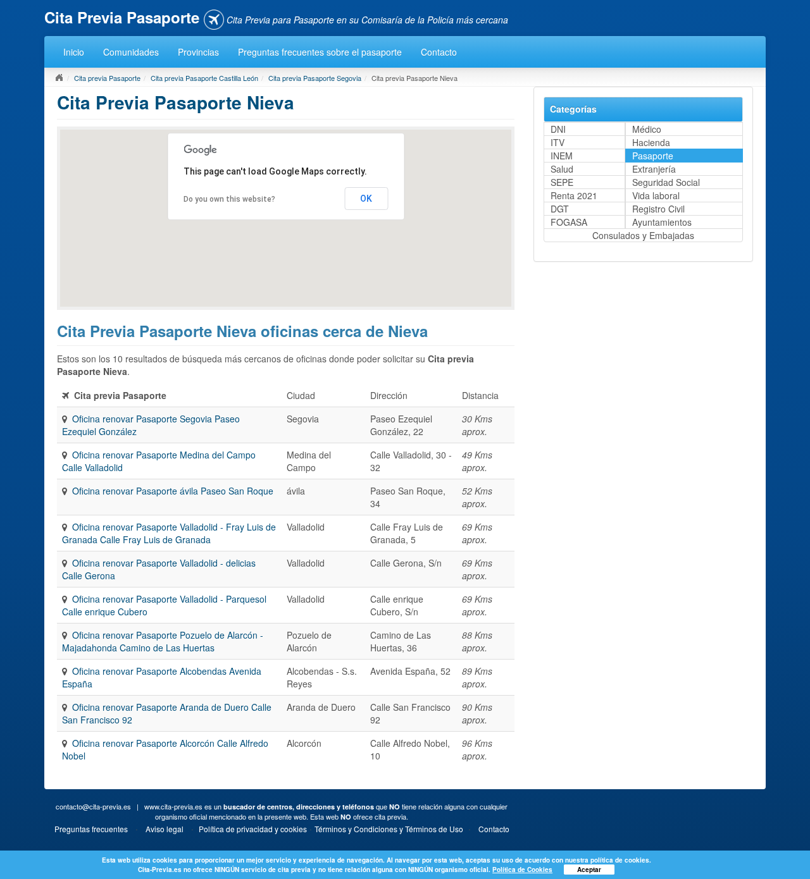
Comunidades (131, 52)
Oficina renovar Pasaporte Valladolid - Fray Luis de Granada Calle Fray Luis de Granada (169, 533)
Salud (562, 169)
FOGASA (569, 222)
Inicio (73, 52)
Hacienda (651, 142)
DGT (560, 208)
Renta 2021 (574, 195)
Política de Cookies (522, 869)
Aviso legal (165, 828)
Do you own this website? (229, 199)
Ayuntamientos (662, 222)
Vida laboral (656, 195)
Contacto (439, 52)
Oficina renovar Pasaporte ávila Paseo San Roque (172, 490)
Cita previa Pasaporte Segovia (314, 78)
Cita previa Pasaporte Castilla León (204, 78)
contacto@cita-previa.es (93, 806)
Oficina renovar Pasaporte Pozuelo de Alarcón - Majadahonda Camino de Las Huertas (162, 641)
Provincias (198, 52)
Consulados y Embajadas (643, 235)
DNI (558, 129)
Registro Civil (658, 208)
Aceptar (589, 869)
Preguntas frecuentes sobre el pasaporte (320, 52)
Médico (646, 129)
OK (366, 199)
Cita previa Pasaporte (107, 78)
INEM (562, 155)
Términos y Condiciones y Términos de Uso (389, 828)
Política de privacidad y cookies (253, 828)
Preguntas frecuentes (91, 828)
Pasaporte (652, 155)
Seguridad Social (666, 182)
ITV (557, 142)
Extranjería (654, 169)
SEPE (562, 182)
